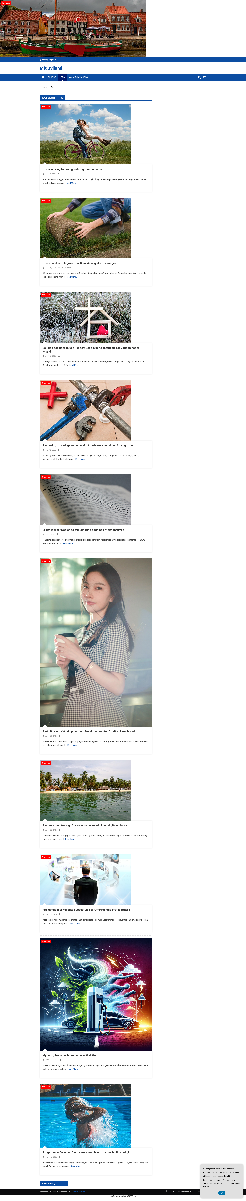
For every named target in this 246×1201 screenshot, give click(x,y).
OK (222, 1193)
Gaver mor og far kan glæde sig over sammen (72, 169)
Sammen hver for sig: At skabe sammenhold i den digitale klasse (85, 825)
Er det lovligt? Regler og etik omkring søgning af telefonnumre (83, 530)
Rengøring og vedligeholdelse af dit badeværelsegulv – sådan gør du (88, 445)
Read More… (71, 183)
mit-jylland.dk (67, 268)
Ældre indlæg (49, 1183)
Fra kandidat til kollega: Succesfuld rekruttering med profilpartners (86, 909)
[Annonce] (85, 134)
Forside (52, 77)
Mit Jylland (51, 68)
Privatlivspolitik (200, 1191)
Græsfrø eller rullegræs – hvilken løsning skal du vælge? (79, 263)
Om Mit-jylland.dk (78, 77)
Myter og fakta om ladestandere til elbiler (69, 1055)
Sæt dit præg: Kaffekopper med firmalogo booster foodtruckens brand (89, 731)
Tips (63, 77)
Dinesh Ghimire (79, 1191)
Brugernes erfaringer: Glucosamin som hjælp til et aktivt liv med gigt (87, 1152)
